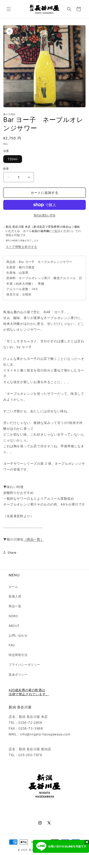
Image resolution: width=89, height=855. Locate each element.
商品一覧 (15, 606)
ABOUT (14, 625)
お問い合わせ (18, 635)
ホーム (13, 586)
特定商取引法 (18, 655)
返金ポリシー (18, 674)
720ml (12, 159)
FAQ (12, 645)
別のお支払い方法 (44, 215)
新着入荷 (15, 596)
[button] (8, 9)
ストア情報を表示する (21, 246)
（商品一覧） (34, 539)
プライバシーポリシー (24, 664)
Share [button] (12, 552)
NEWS (13, 616)
